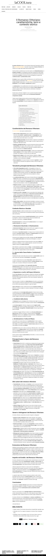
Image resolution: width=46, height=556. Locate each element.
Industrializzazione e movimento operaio (28, 29)
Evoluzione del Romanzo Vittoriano (25, 121)
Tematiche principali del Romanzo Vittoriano (26, 109)
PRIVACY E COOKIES (33, 555)
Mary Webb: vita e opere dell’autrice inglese (37, 551)
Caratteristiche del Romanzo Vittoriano (25, 108)
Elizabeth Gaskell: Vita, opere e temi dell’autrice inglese (8, 552)
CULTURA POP (21, 9)
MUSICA (34, 9)
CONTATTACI (28, 555)
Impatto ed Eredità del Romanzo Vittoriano (26, 122)
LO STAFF (21, 555)
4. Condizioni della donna (25, 115)
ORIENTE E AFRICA (28, 9)
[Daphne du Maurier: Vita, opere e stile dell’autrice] (23, 539)
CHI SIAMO (24, 555)
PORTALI (42, 555)
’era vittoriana (29, 80)
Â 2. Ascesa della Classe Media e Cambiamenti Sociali (29, 113)
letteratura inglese (33, 519)
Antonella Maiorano (28, 27)
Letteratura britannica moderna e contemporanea (28, 30)
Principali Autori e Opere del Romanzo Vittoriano (27, 117)
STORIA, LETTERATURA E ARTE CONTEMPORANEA (9, 9)
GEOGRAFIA (3, 11)
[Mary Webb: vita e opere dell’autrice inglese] (38, 539)
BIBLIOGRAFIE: (22, 125)
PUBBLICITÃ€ (38, 555)
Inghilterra (25, 519)
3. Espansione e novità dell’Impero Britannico (28, 114)
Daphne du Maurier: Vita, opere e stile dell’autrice (23, 552)
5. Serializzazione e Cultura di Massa (26, 116)
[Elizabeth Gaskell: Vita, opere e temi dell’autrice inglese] (8, 539)
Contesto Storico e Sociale (24, 110)
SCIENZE (39, 9)
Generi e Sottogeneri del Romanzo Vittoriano (27, 120)
